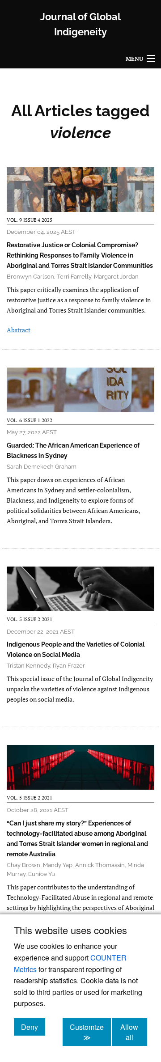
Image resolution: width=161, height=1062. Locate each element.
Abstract (18, 330)
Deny (33, 1026)
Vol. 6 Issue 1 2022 (29, 420)
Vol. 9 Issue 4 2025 (29, 220)
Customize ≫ (90, 1032)
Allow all (133, 1032)
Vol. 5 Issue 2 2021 (29, 619)
